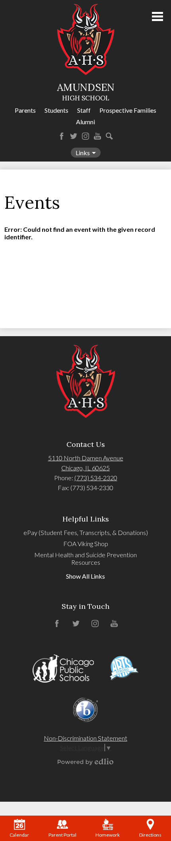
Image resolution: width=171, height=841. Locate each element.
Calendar (19, 835)
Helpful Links (85, 518)
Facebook (61, 136)
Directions (150, 835)
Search (109, 136)
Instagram (85, 136)
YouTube (97, 136)
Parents (25, 110)
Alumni (85, 121)
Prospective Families (127, 110)
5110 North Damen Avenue (85, 458)
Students (56, 110)
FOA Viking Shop (85, 543)
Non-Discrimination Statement (85, 738)
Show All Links (85, 576)
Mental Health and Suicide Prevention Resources (85, 558)
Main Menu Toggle (157, 16)
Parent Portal (62, 835)
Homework (107, 835)
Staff (84, 110)
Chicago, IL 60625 (85, 467)
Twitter (73, 136)
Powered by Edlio (85, 762)
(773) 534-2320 (95, 477)
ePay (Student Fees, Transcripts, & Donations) (85, 532)
